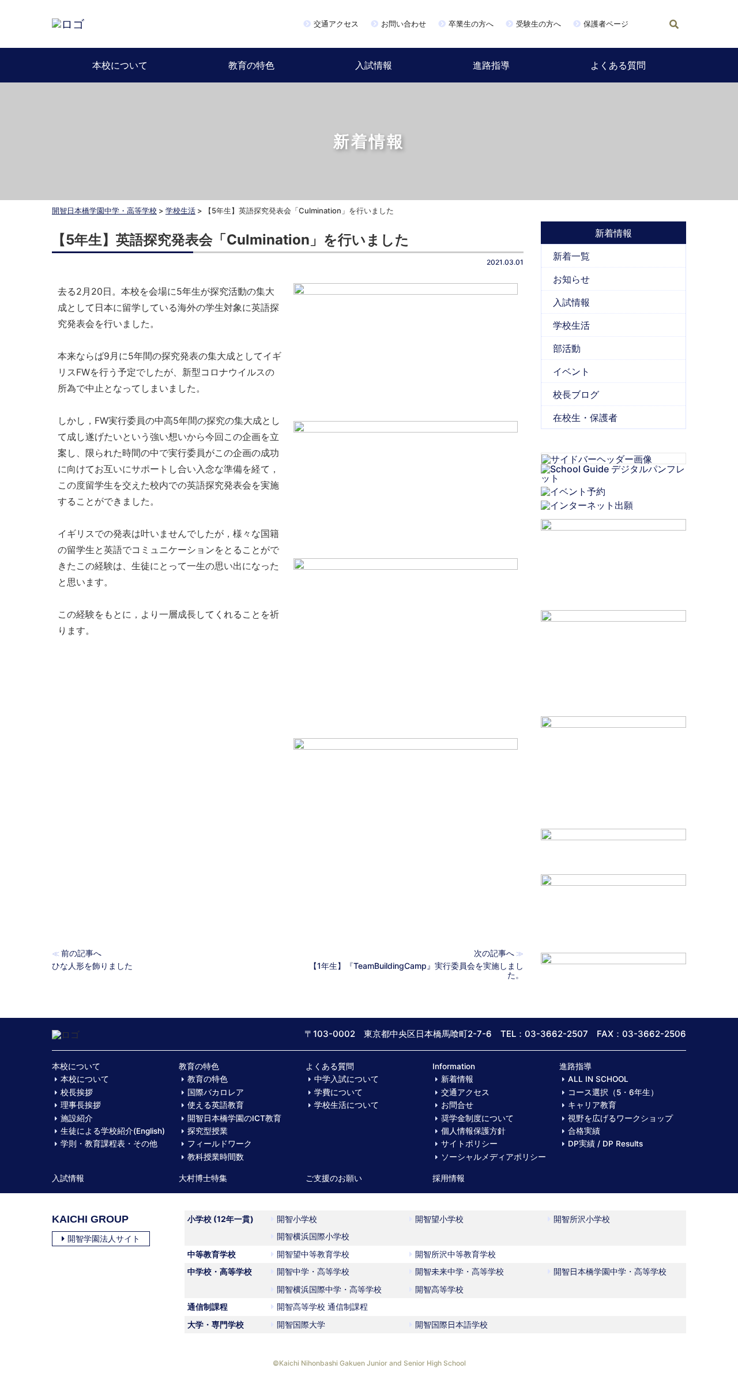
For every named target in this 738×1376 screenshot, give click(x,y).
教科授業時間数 (215, 1156)
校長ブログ (576, 394)
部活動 (567, 348)
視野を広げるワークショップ (620, 1118)
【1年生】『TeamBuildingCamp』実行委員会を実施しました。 (416, 970)
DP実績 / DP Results (605, 1143)
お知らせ (571, 279)
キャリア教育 (592, 1105)
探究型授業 (207, 1131)
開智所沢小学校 (582, 1219)
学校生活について (346, 1105)
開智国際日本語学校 (451, 1324)
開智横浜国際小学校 (313, 1236)
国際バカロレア (215, 1092)
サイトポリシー (469, 1143)
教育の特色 (251, 65)
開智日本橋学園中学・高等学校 (104, 210)
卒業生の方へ (471, 23)
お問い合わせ (403, 23)
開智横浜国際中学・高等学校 (329, 1289)
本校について (120, 65)
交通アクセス (336, 23)
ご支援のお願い (334, 1178)
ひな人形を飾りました (92, 966)
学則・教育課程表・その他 (109, 1143)
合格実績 (584, 1131)
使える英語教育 (215, 1105)
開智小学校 (297, 1219)
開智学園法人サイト (103, 1238)
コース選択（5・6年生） (613, 1092)
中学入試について (346, 1079)
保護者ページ (605, 23)
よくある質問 (618, 65)
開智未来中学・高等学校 (459, 1271)
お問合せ (457, 1105)
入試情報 (373, 65)
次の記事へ (494, 953)
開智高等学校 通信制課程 (322, 1306)
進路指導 (491, 65)
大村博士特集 (203, 1178)
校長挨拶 (77, 1092)
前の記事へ (81, 953)
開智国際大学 (301, 1324)
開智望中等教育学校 (313, 1254)
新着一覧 (571, 256)
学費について (338, 1092)
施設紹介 (77, 1118)
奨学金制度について (477, 1118)
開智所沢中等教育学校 (455, 1254)
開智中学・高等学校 (313, 1271)
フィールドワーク (219, 1143)
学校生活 (180, 210)
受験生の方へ (538, 23)
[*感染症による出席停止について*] (614, 907)
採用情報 (448, 1178)
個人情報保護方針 (473, 1131)
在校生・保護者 (585, 417)
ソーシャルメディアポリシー (493, 1156)
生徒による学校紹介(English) (113, 1131)
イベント (571, 371)
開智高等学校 (439, 1289)
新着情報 (457, 1079)
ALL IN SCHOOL (598, 1079)
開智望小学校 (439, 1219)
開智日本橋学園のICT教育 (234, 1118)
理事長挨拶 (81, 1105)
